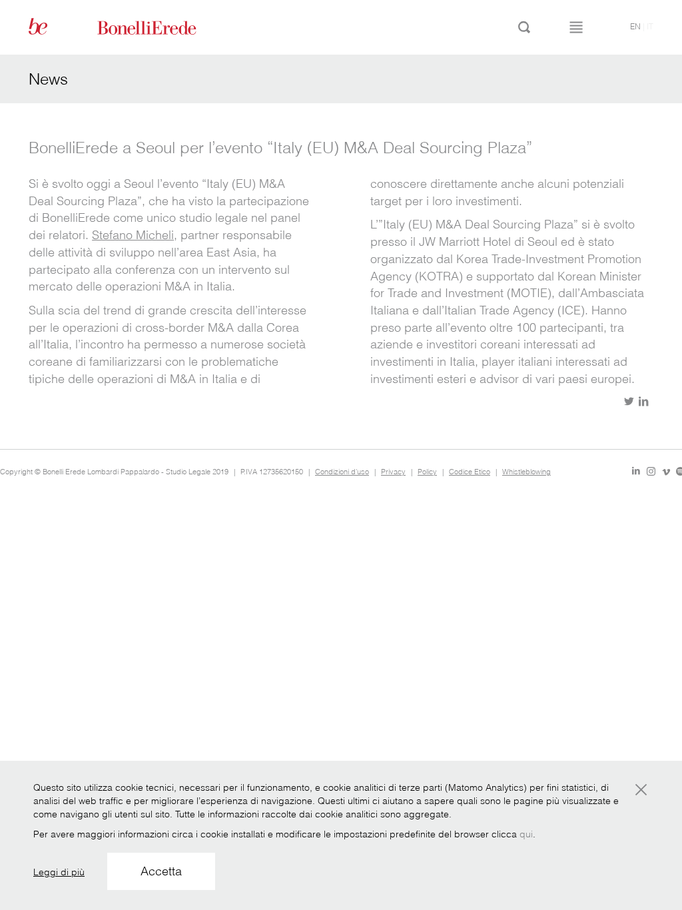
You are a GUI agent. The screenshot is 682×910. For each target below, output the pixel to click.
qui (526, 834)
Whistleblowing (526, 471)
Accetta (161, 871)
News (48, 79)
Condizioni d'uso (342, 471)
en (635, 26)
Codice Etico (469, 471)
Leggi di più (59, 872)
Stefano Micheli (133, 234)
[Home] (162, 27)
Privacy (393, 471)
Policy (427, 471)
